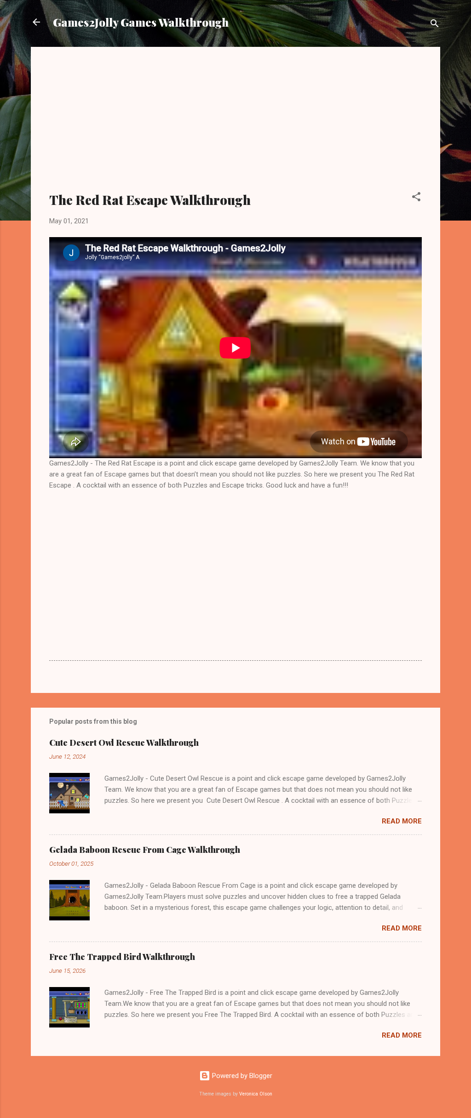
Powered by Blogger (241, 1076)
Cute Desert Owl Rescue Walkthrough (124, 742)
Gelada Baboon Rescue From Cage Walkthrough (144, 849)
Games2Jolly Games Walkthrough (141, 22)
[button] (416, 198)
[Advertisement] (235, 125)
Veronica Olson (255, 1094)
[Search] (434, 25)
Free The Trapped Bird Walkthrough (122, 956)
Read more (402, 821)
